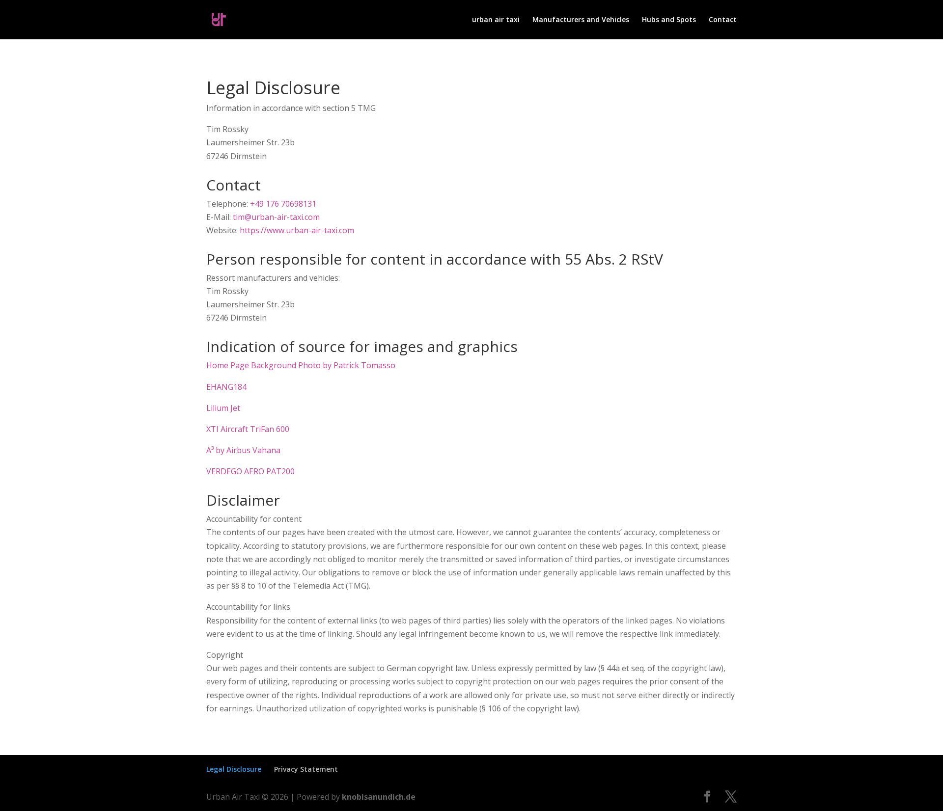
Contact (723, 20)
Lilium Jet (223, 408)
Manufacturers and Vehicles (580, 20)
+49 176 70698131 (283, 203)
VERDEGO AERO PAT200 (250, 471)
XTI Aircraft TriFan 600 (247, 429)
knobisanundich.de (379, 796)
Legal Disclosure (233, 769)
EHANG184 (226, 386)
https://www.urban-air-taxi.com (297, 230)
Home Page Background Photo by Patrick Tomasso (300, 365)
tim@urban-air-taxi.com (276, 217)
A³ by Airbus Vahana (243, 450)
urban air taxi (496, 20)
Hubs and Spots (669, 20)
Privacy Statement (306, 769)
